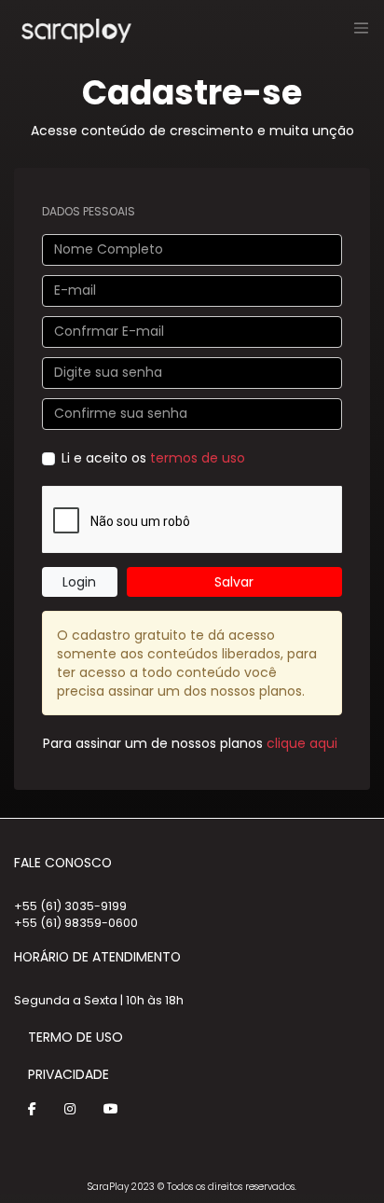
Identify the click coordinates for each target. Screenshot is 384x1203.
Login (79, 582)
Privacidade (68, 1074)
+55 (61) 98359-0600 (76, 923)
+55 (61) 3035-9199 (70, 906)
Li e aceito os (153, 458)
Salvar (234, 582)
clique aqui (302, 743)
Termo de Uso (75, 1037)
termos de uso (197, 458)
